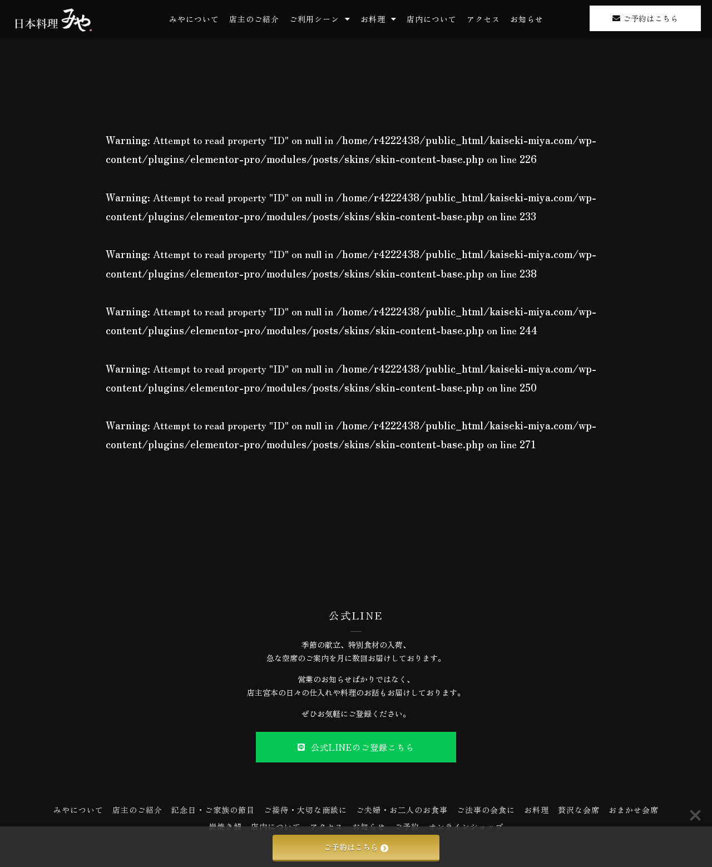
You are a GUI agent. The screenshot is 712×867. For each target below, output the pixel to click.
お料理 (372, 18)
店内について (432, 18)
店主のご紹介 (254, 18)
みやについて (194, 18)
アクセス (483, 18)
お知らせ (526, 18)
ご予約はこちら (351, 847)
